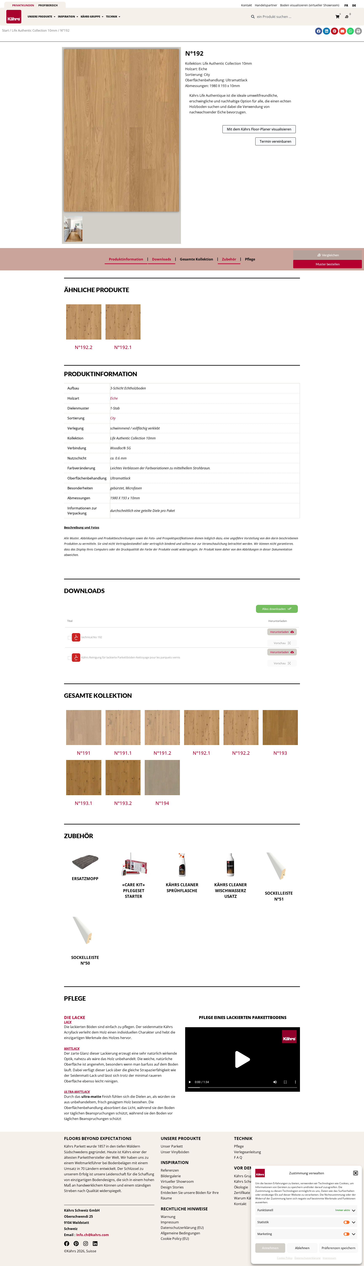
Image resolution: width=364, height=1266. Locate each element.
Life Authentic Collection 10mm (34, 30)
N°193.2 (123, 803)
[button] (355, 1173)
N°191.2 (162, 753)
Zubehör (229, 259)
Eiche (114, 398)
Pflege (250, 259)
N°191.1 (123, 753)
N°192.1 (123, 347)
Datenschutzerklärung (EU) (182, 1227)
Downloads (161, 259)
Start (5, 30)
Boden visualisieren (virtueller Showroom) (309, 5)
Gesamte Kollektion (196, 259)
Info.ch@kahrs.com (92, 1234)
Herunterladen (279, 632)
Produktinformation (126, 259)
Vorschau (280, 643)
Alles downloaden (274, 609)
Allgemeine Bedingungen (180, 1233)
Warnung (168, 1216)
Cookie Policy (284, 1258)
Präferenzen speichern (338, 1248)
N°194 (162, 803)
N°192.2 (83, 347)
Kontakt (246, 5)
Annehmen (270, 1248)
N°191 (84, 753)
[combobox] (291, 16)
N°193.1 (83, 803)
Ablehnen (302, 1248)
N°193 (280, 753)
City (112, 418)
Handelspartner (266, 5)
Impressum (329, 1258)
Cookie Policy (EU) (175, 1238)
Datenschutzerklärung (307, 1258)
